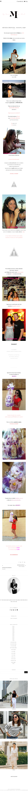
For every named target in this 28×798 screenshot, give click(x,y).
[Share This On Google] (25, 562)
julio (13, 651)
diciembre (12, 642)
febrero (13, 660)
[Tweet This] (21, 562)
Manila (14, 769)
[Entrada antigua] (16, 566)
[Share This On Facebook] (19, 562)
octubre (12, 645)
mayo (13, 655)
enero (12, 662)
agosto (12, 649)
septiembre (12, 647)
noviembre (12, 644)
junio (12, 653)
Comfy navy (14, 739)
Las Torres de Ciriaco (14, 119)
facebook (14, 125)
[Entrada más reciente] (4, 566)
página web (14, 123)
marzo (12, 658)
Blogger (18, 789)
